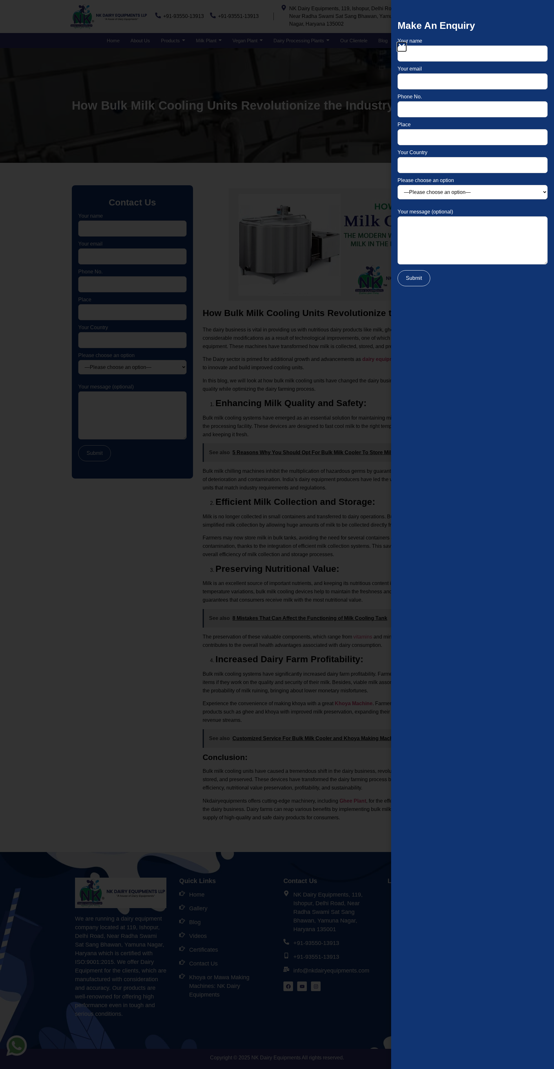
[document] (277, 534)
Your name (410, 41)
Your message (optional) (425, 211)
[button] (402, 47)
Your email (410, 68)
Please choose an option (426, 180)
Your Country (412, 152)
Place (404, 124)
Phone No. (410, 96)
